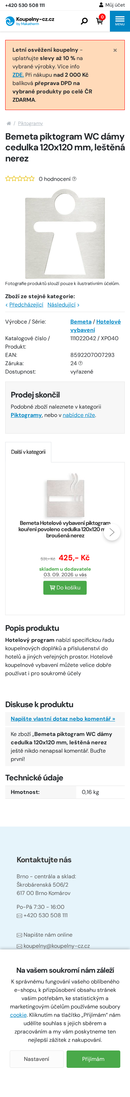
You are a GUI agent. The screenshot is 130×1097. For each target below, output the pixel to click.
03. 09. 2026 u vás (65, 574)
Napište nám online (48, 934)
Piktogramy (30, 123)
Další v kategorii (28, 451)
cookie (18, 1015)
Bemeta (81, 321)
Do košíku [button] (67, 587)
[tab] (28, 452)
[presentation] (18, 532)
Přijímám (93, 1059)
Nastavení (36, 1059)
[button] (84, 21)
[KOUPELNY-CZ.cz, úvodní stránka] (29, 21)
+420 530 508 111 (46, 915)
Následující (61, 304)
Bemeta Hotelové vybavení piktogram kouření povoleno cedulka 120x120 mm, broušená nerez (65, 529)
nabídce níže (79, 415)
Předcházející (26, 304)
